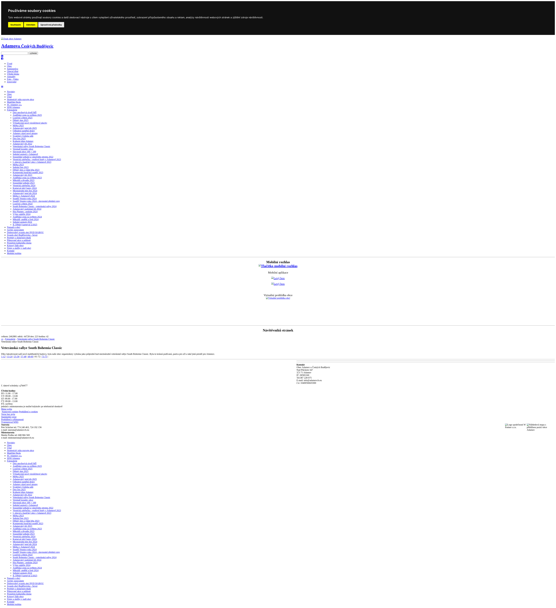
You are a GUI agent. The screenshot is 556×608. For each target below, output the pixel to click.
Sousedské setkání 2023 (24, 183)
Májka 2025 (18, 125)
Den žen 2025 (19, 138)
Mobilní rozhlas (14, 253)
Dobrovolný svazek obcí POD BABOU (25, 232)
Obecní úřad (12, 71)
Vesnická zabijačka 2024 (24, 185)
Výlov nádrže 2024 (21, 214)
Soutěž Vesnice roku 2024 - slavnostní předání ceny (36, 201)
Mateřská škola (14, 102)
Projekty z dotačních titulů (19, 237)
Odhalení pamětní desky (24, 131)
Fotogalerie (12, 110)
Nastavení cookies (10, 411)
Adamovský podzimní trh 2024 (27, 209)
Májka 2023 (18, 164)
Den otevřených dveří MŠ (24, 112)
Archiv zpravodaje (15, 230)
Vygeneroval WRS (9, 422)
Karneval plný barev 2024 (25, 188)
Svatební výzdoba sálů (23, 136)
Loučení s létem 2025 (22, 117)
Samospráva (12, 69)
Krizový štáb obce (15, 245)
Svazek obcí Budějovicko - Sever (22, 235)
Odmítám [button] (30, 24)
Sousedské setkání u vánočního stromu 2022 (33, 157)
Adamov (27, 45)
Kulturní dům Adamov (23, 141)
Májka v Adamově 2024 (24, 196)
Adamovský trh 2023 (22, 175)
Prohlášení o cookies (28, 411)
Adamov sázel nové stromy (25, 133)
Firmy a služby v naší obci (19, 248)
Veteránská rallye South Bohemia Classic (31, 146)
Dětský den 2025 (20, 120)
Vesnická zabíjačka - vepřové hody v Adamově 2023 (37, 159)
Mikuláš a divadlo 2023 (23, 180)
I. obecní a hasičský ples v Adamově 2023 (32, 162)
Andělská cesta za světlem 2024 (27, 217)
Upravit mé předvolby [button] (51, 24)
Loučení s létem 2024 (22, 204)
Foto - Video (13, 79)
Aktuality (11, 76)
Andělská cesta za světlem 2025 (27, 115)
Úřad (9, 97)
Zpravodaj (11, 82)
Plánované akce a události (19, 240)
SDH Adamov (13, 107)
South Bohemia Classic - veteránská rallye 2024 (34, 206)
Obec (9, 66)
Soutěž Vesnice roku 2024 (25, 198)
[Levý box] (278, 266)
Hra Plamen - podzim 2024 (25, 211)
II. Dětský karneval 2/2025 (25, 224)
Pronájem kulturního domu (19, 243)
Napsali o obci (13, 227)
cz (2, 339)
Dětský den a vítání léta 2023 (26, 170)
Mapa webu (6, 409)
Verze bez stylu (8, 414)
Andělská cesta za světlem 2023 (27, 177)
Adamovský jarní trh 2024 (25, 193)
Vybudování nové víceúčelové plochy (30, 123)
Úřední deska (13, 74)
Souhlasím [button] (15, 24)
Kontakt (10, 250)
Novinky (11, 91)
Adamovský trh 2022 (22, 144)
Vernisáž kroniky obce (23, 149)
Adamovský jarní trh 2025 (25, 128)
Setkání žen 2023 (21, 167)
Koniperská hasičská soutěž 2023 (28, 172)
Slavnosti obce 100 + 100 (24, 151)
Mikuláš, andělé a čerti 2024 (26, 219)
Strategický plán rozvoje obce (20, 99)
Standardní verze (9, 417)
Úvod (9, 63)
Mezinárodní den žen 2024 (25, 190)
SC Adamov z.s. (14, 104)
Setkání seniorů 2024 (22, 222)
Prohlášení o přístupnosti (12, 419)
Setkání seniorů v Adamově (25, 154)
